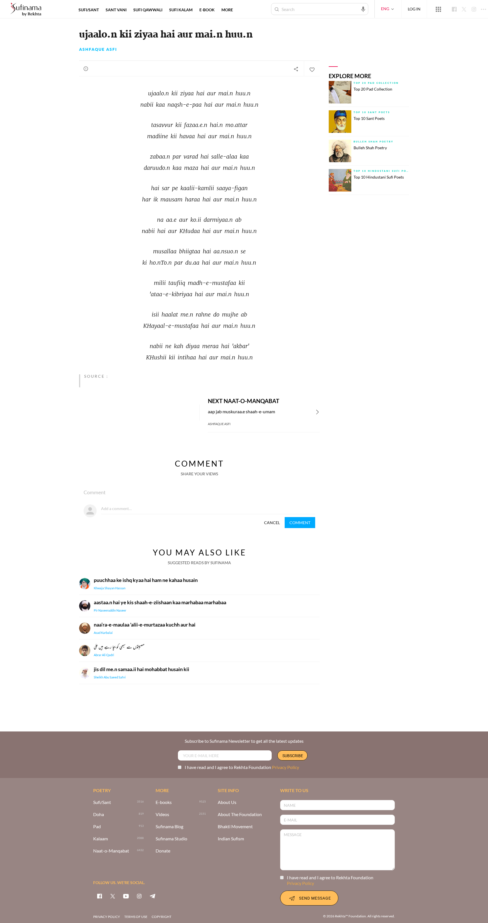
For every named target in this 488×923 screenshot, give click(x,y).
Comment (299, 522)
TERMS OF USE (135, 917)
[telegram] (152, 895)
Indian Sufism (231, 838)
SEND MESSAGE (315, 898)
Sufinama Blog (169, 826)
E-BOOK (207, 9)
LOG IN (414, 8)
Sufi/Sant (102, 802)
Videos (162, 814)
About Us (227, 802)
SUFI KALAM (181, 9)
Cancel (272, 522)
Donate (163, 851)
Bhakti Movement (235, 826)
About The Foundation (240, 814)
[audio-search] (363, 9)
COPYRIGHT (161, 917)
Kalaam (100, 838)
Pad (97, 826)
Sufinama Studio (171, 838)
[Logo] (25, 10)
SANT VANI (116, 9)
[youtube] (125, 895)
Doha (98, 814)
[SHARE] (296, 69)
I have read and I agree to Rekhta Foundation (242, 767)
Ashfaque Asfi (98, 49)
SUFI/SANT (89, 9)
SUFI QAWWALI (147, 9)
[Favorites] (312, 69)
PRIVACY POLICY (106, 917)
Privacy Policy (285, 767)
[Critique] (86, 68)
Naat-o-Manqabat (111, 851)
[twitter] (112, 895)
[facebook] (99, 895)
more (227, 9)
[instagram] (139, 895)
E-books (164, 802)
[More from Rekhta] (438, 9)
